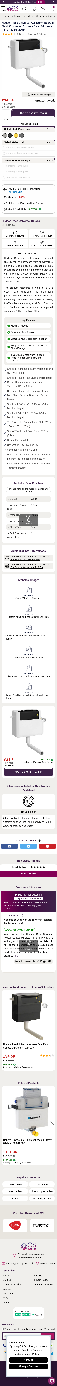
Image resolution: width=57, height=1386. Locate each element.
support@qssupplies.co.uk (19, 1263)
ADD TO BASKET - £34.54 (33, 113)
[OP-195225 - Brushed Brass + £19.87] (16, 135)
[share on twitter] (28, 846)
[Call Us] (34, 9)
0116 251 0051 (47, 1263)
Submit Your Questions (30, 894)
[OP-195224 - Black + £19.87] (10, 135)
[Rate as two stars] (33, 868)
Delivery (38, 1275)
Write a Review (28, 873)
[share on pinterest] (47, 846)
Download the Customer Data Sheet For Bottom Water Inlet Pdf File (29, 566)
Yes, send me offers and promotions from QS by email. (29, 1329)
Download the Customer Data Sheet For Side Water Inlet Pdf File (29, 558)
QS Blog (7, 1280)
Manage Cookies (28, 1366)
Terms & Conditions (44, 1284)
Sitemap (7, 1289)
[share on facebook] (9, 846)
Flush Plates (42, 1184)
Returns (7, 1302)
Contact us (8, 1293)
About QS (7, 1275)
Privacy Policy (41, 1280)
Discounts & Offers (12, 1284)
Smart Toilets (15, 1191)
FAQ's (6, 1298)
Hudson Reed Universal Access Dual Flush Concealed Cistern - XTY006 (26, 1046)
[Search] (24, 9)
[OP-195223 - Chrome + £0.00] (4, 135)
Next (53, 2)
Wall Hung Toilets (42, 1198)
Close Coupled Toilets (42, 1191)
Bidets (15, 1198)
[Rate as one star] (31, 868)
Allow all (28, 1360)
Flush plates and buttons (35, 277)
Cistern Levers (15, 1184)
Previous (3, 2)
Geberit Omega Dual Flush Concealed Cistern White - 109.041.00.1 (27, 1142)
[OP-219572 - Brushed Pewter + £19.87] (21, 135)
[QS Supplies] (12, 8)
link (16, 955)
